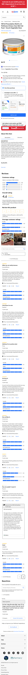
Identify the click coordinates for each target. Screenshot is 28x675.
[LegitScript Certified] (6, 658)
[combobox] (13, 17)
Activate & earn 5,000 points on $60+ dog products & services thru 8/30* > (13, 4)
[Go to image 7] (16, 60)
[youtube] (23, 653)
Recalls (2, 665)
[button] (17, 66)
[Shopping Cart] (24, 12)
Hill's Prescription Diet (6, 30)
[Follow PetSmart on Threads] (13, 653)
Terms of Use (3, 667)
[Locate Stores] (21, 12)
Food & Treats (8, 21)
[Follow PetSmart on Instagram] (9, 653)
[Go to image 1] (9, 60)
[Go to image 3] (11, 60)
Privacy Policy (4, 670)
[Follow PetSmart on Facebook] (4, 653)
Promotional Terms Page (19, 631)
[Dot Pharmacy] (16, 658)
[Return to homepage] (15, 12)
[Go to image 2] (10, 60)
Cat (2, 21)
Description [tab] (7, 137)
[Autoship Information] (17, 93)
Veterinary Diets (16, 21)
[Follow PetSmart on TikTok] (18, 653)
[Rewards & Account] (7, 12)
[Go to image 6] (15, 60)
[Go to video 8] (17, 60)
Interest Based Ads (5, 672)
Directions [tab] (20, 137)
